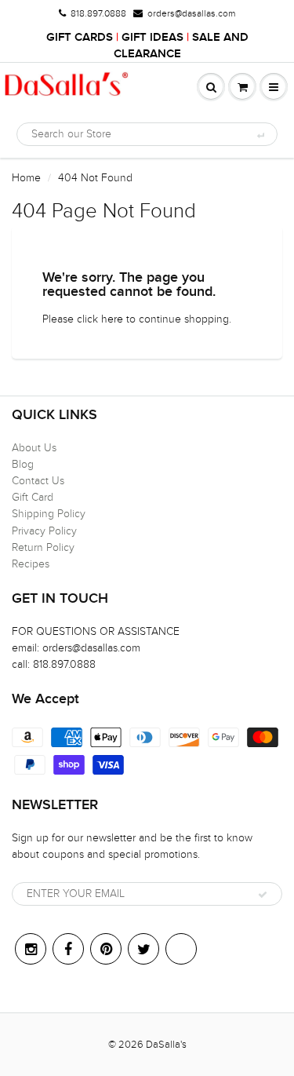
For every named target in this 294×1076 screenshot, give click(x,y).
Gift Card (32, 497)
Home (26, 177)
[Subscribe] (262, 894)
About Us (34, 447)
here (112, 319)
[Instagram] (30, 949)
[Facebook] (68, 949)
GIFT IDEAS (152, 37)
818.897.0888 (98, 13)
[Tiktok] (181, 949)
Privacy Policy (44, 531)
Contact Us (38, 480)
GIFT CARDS (79, 37)
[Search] (259, 135)
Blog (23, 464)
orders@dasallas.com (191, 13)
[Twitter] (143, 949)
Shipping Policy (48, 513)
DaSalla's (166, 1044)
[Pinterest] (106, 949)
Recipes (30, 564)
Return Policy (43, 547)
